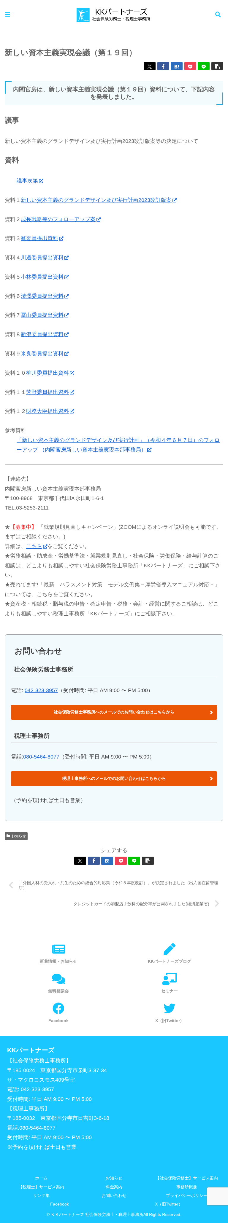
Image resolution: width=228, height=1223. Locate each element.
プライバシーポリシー (187, 1195)
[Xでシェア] (150, 66)
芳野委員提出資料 (47, 392)
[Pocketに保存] (190, 66)
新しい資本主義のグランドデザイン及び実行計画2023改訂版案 (96, 200)
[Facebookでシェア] (163, 66)
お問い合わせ (114, 1195)
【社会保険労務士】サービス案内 (187, 1178)
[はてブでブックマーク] (177, 66)
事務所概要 (186, 1186)
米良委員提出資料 (42, 354)
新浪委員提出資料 (42, 334)
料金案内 (114, 1186)
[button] (217, 66)
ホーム (41, 1178)
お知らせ (19, 836)
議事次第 (27, 181)
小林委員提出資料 (42, 277)
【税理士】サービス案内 (41, 1186)
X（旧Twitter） (169, 1204)
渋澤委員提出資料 (42, 296)
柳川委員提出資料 (47, 373)
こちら (34, 546)
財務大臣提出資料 (47, 411)
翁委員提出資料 (39, 238)
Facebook (59, 1204)
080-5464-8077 (41, 757)
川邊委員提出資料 (42, 258)
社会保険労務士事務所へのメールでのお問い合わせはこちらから (114, 712)
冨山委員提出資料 (42, 315)
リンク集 (41, 1195)
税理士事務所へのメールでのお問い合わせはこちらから (114, 778)
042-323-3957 (41, 690)
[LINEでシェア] (204, 66)
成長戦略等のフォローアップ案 (58, 219)
